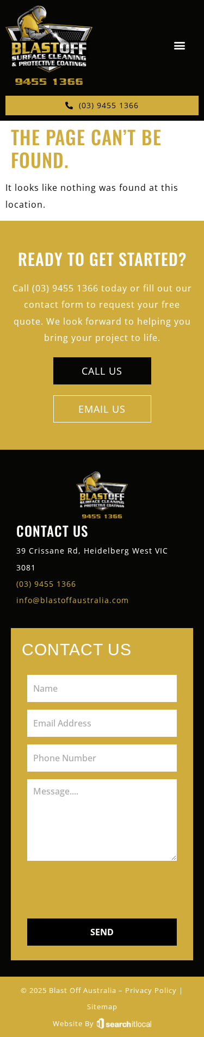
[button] (179, 45)
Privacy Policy (151, 990)
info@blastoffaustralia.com (72, 600)
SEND (102, 932)
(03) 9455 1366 (46, 584)
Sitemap (102, 1006)
